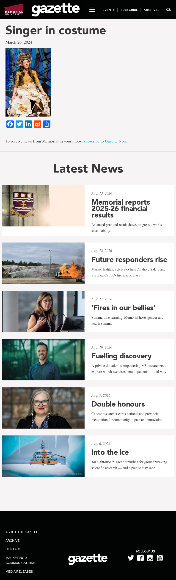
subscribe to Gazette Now (105, 141)
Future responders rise (129, 259)
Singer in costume (56, 29)
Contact (13, 549)
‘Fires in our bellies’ (123, 307)
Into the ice (110, 452)
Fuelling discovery (121, 356)
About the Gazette (23, 532)
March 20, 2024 (19, 42)
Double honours (118, 404)
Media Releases (19, 571)
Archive (12, 540)
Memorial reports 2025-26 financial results (120, 208)
